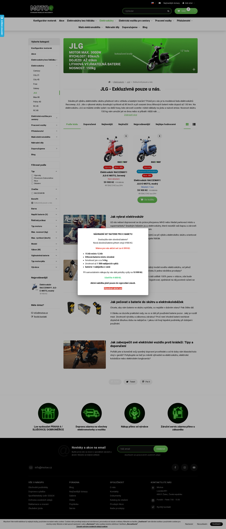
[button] (146, 226)
